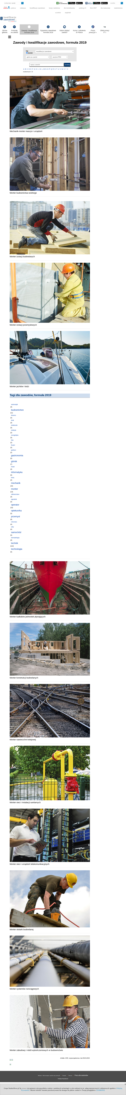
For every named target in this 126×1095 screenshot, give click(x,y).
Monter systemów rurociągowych (24, 989)
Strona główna (4, 31)
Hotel (13, 467)
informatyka (16, 472)
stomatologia (15, 537)
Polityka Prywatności (63, 1078)
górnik (14, 461)
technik (14, 543)
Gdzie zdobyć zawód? (64, 31)
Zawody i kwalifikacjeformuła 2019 (29, 31)
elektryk (13, 430)
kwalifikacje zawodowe (37, 8)
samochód (16, 532)
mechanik (15, 483)
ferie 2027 (93, 8)
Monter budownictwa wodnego (23, 193)
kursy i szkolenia (54, 8)
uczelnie (58, 12)
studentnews (118, 8)
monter (14, 489)
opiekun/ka (16, 510)
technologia (16, 549)
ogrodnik (14, 499)
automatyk (14, 404)
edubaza (23, 8)
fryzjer (13, 445)
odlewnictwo (15, 494)
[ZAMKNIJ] (100, 1090)
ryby (12, 527)
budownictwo (17, 410)
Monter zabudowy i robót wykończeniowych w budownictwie (36, 1050)
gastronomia (17, 455)
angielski (68, 12)
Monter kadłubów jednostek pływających (27, 617)
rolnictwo (14, 522)
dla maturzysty (105, 8)
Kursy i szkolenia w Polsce (79, 31)
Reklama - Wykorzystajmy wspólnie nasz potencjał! (49, 1075)
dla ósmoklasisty (69, 8)
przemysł (15, 516)
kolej (12, 477)
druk (12, 420)
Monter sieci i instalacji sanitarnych (25, 802)
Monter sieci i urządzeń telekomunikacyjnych (29, 864)
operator (15, 504)
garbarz (13, 450)
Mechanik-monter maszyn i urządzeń (26, 131)
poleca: (13, 8)
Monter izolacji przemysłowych (23, 325)
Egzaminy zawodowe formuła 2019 (48, 31)
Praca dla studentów (81, 1075)
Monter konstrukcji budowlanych (24, 678)
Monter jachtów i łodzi (19, 386)
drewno (13, 415)
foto (12, 440)
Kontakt (64, 1075)
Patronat (70, 1075)
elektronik (14, 425)
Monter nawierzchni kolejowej (23, 739)
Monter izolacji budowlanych (22, 256)
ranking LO (82, 8)
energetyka (14, 435)
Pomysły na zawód (14, 31)
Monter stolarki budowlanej (21, 929)
